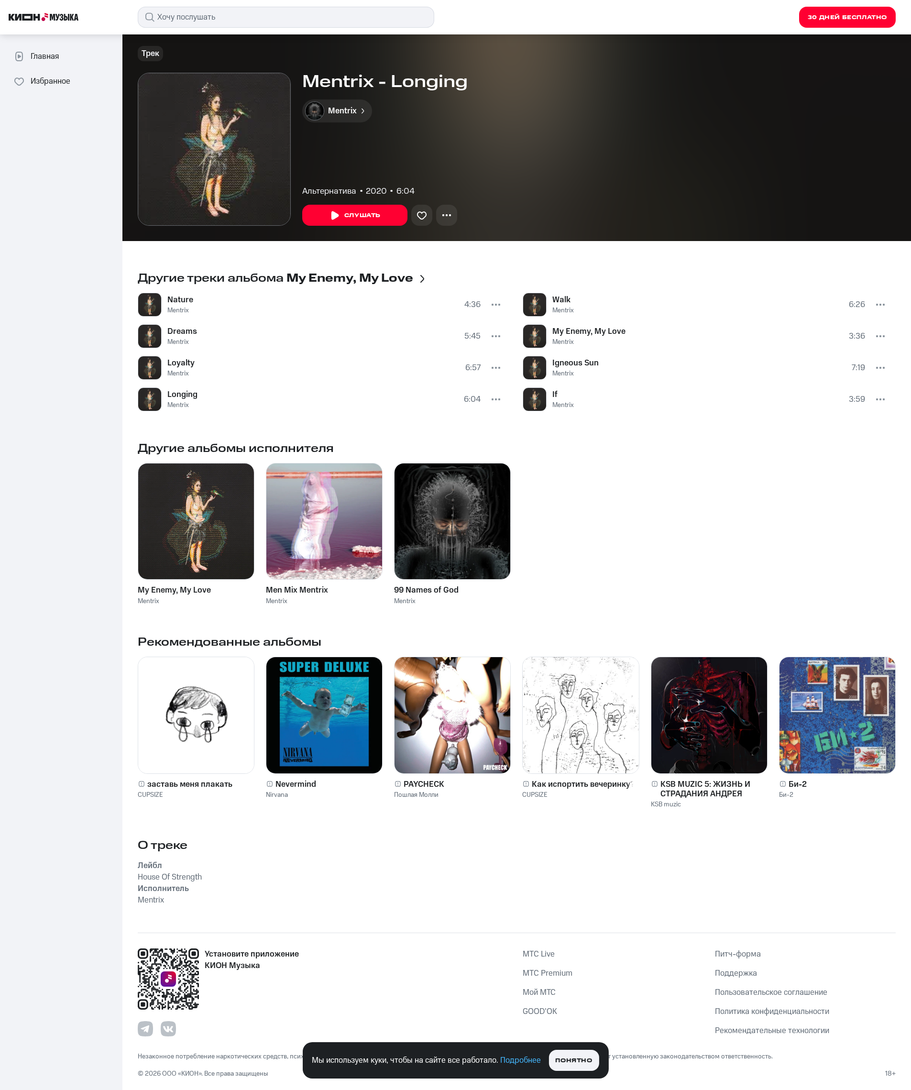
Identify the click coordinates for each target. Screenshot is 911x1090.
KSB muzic (666, 804)
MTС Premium (547, 973)
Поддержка (736, 973)
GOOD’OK (540, 1011)
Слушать (362, 215)
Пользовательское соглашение (771, 992)
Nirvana (277, 795)
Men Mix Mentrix (297, 590)
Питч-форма (738, 954)
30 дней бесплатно (847, 17)
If (555, 394)
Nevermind (295, 784)
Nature (180, 300)
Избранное (50, 81)
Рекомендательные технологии (772, 1030)
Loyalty (181, 363)
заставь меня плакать (189, 784)
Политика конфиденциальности (772, 1011)
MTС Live (539, 954)
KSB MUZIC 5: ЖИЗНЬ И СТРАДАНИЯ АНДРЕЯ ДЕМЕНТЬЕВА (705, 789)
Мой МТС (539, 992)
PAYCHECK (424, 784)
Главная (45, 56)
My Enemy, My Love (589, 331)
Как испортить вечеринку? (583, 784)
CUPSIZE (150, 795)
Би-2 (798, 784)
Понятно (573, 1061)
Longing (182, 394)
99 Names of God (426, 590)
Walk (561, 300)
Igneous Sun (575, 363)
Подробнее (520, 1060)
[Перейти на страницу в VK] (168, 1028)
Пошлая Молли (416, 795)
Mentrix (178, 310)
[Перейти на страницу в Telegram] (145, 1028)
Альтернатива (329, 191)
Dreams (182, 331)
